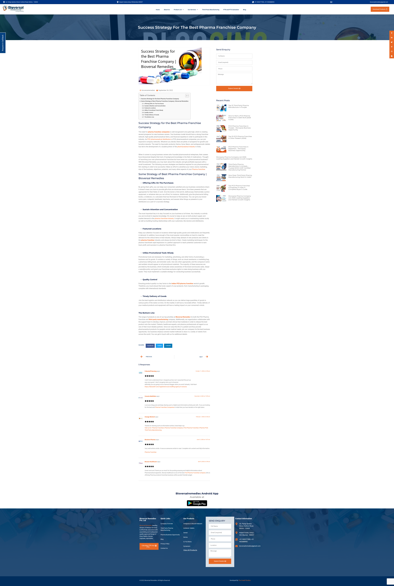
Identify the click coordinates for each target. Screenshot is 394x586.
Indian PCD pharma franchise (182, 283)
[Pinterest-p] (391, 47)
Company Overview (167, 523)
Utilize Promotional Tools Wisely (153, 110)
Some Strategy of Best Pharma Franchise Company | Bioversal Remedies (164, 101)
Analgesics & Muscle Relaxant (192, 523)
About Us (167, 9)
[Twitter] (391, 42)
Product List (178, 9)
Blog (244, 9)
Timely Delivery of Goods (151, 115)
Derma (185, 537)
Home (158, 9)
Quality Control (148, 112)
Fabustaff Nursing (150, 371)
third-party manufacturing (158, 319)
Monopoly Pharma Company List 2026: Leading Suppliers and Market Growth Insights (234, 158)
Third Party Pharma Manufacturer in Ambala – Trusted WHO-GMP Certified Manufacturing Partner (239, 167)
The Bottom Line (149, 117)
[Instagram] (391, 51)
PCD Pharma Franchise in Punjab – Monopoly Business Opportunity (239, 128)
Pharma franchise (198, 169)
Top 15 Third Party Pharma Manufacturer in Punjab (238, 106)
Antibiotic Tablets (188, 528)
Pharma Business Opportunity (170, 535)
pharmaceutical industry (186, 147)
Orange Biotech (150, 417)
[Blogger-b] (391, 56)
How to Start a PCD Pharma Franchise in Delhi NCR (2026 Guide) (239, 117)
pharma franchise (147, 240)
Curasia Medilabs (150, 396)
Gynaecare (186, 546)
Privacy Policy (165, 544)
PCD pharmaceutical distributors (159, 139)
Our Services (192, 9)
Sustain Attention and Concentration (155, 106)
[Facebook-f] (391, 33)
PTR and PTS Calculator (231, 9)
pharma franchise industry (164, 218)
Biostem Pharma (150, 440)
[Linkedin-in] (391, 37)
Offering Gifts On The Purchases (154, 103)
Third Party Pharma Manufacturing (167, 529)
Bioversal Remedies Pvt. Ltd (148, 519)
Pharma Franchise (150, 452)
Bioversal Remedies (183, 317)
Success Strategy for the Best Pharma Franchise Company (160, 99)
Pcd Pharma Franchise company (195, 473)
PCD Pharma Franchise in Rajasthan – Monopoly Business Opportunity (238, 148)
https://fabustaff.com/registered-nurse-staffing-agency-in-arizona (166, 387)
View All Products (190, 550)
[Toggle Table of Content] (186, 95)
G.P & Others (187, 542)
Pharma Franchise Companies (165, 407)
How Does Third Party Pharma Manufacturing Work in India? (240, 176)
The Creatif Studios (245, 580)
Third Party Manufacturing (210, 9)
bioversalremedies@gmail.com (379, 2)
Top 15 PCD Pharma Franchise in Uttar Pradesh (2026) (240, 137)
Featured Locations (150, 108)
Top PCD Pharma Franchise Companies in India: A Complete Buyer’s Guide (239, 187)
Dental (185, 532)
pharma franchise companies (159, 132)
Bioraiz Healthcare (151, 462)
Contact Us (164, 548)
